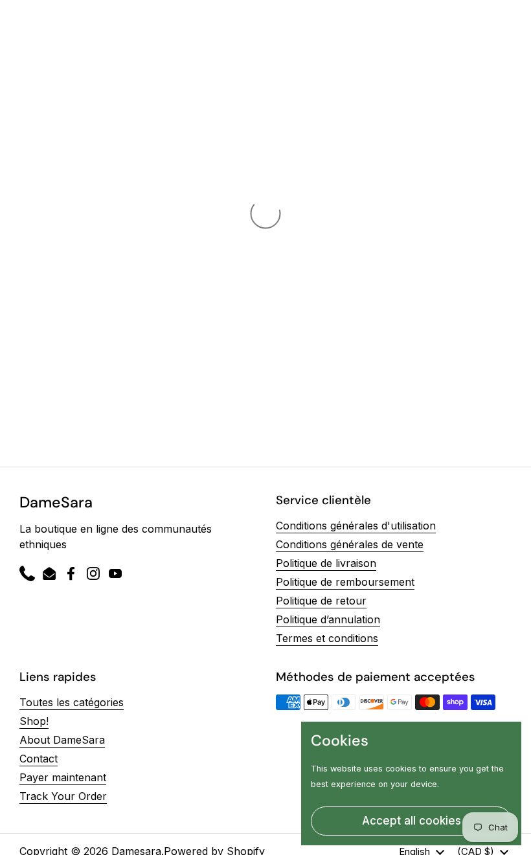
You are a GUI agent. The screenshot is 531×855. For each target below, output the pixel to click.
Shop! (34, 721)
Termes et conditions (327, 638)
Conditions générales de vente (350, 544)
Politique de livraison (326, 563)
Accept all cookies (411, 820)
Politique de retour (321, 600)
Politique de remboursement (345, 581)
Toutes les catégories (71, 702)
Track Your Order (63, 796)
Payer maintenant (62, 777)
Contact (38, 758)
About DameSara (62, 739)
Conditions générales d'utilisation (356, 525)
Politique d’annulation (328, 619)
